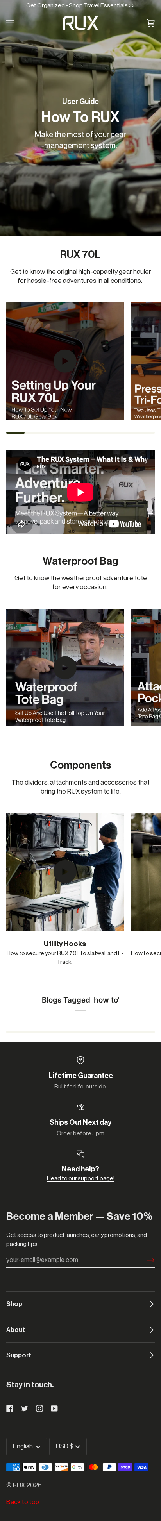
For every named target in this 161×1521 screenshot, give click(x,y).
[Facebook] (9, 1408)
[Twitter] (24, 1408)
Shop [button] (14, 1304)
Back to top (22, 1502)
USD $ (64, 1446)
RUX (19, 1485)
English (23, 1446)
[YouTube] (54, 1408)
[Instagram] (39, 1408)
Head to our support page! (80, 1178)
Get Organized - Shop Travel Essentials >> (80, 6)
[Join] (144, 1260)
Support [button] (18, 1355)
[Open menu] (15, 23)
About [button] (15, 1330)
